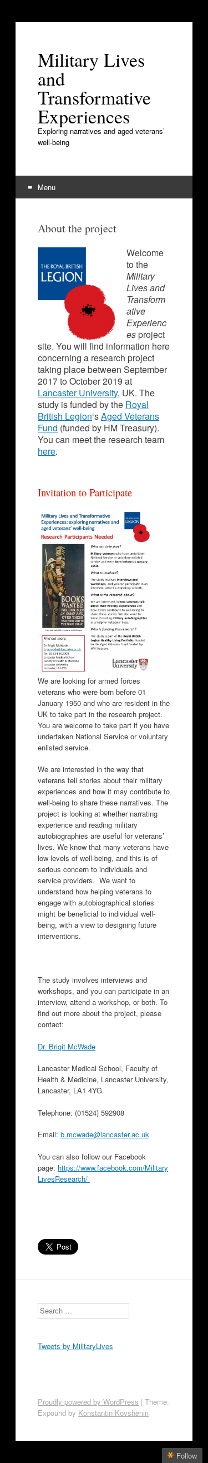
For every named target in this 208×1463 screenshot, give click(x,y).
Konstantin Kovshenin (113, 1412)
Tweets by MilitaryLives (75, 1346)
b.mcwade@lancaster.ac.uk (104, 1134)
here (46, 451)
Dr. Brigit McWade (66, 1046)
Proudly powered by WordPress (88, 1401)
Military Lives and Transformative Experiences (94, 88)
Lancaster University (78, 392)
